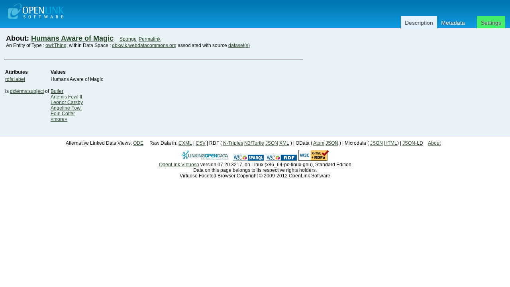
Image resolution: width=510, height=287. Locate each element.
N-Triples (233, 143)
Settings (491, 23)
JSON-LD (412, 143)
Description (419, 23)
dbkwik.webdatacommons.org (144, 45)
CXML (185, 143)
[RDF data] (281, 159)
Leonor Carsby (67, 102)
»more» (59, 119)
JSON (271, 143)
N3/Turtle (254, 143)
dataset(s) (239, 45)
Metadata (453, 23)
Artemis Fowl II (66, 97)
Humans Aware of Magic (72, 38)
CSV (201, 143)
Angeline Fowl (66, 108)
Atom (318, 143)
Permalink (150, 39)
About (434, 143)
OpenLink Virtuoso (179, 164)
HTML (390, 143)
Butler (57, 91)
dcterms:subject (27, 91)
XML (284, 143)
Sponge (128, 39)
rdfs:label (15, 79)
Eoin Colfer (63, 113)
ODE (138, 143)
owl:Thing (56, 45)
